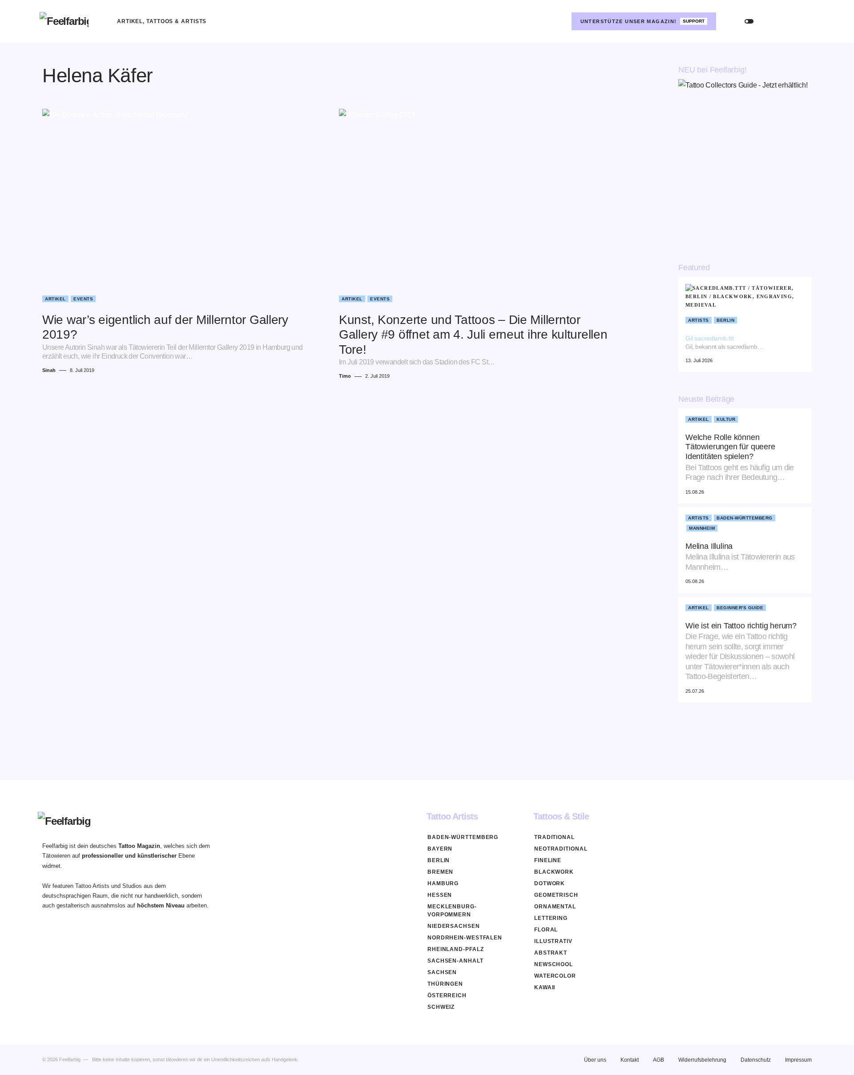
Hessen (439, 895)
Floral (546, 930)
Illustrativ (553, 941)
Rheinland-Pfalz (455, 949)
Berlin (725, 320)
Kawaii (544, 987)
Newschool (553, 964)
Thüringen (445, 984)
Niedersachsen (453, 926)
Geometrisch (556, 895)
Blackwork (554, 872)
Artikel (55, 298)
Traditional (554, 837)
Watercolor (555, 976)
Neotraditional (561, 849)
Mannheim (702, 528)
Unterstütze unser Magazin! (642, 21)
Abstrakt (550, 953)
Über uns (595, 1060)
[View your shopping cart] (806, 21)
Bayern (439, 849)
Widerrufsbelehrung (702, 1060)
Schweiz (441, 1007)
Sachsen (442, 972)
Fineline (547, 860)
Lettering (551, 918)
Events (83, 298)
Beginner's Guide (740, 607)
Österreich (447, 995)
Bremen (440, 872)
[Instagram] (557, 21)
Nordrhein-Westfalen (464, 938)
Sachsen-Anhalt (455, 961)
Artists (698, 320)
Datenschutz (756, 1060)
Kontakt (629, 1060)
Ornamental (555, 906)
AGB (658, 1060)
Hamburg (443, 883)
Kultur (726, 419)
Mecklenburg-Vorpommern (452, 910)
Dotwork (549, 883)
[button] (749, 21)
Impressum (798, 1060)
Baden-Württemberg (745, 518)
